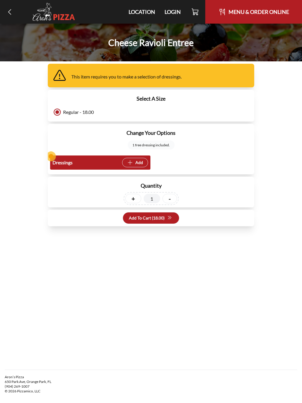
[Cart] (195, 12)
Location (142, 12)
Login (173, 12)
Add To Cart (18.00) (147, 217)
